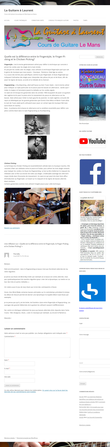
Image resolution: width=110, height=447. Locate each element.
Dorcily (81, 397)
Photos (76, 20)
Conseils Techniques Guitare (59, 20)
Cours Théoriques (20, 20)
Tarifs (85, 20)
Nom (6, 360)
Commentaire (9, 336)
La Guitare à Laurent (18, 10)
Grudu (81, 417)
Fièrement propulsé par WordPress (27, 438)
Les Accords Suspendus (94, 417)
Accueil (7, 20)
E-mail (7, 368)
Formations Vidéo (38, 20)
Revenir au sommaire (12, 228)
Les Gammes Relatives (94, 397)
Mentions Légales (84, 425)
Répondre (7, 318)
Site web (7, 377)
